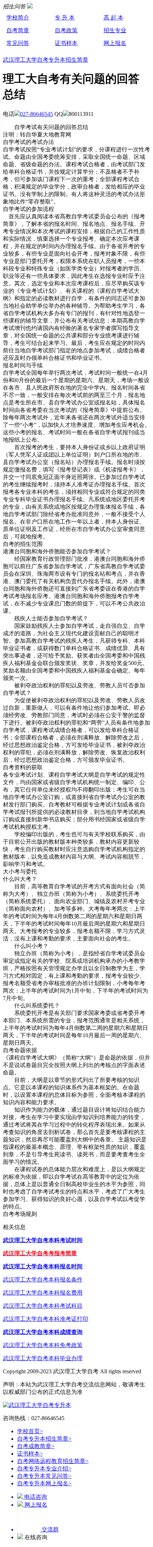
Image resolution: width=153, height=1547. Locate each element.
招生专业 (115, 30)
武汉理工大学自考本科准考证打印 (45, 1319)
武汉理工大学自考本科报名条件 (43, 1280)
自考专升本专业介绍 (44, 1468)
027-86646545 (36, 114)
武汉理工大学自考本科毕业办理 (43, 1358)
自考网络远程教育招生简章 (53, 1461)
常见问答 (17, 43)
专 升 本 (65, 18)
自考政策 (66, 30)
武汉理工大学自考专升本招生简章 (45, 60)
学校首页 (30, 1431)
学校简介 (17, 18)
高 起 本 (113, 18)
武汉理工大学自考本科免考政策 (43, 1345)
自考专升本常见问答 (44, 1476)
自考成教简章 (35, 1446)
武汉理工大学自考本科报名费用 (43, 1293)
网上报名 (115, 43)
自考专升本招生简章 (44, 1439)
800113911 (81, 114)
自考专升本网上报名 (44, 1483)
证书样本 (66, 43)
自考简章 (17, 30)
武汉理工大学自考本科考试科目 (43, 1306)
